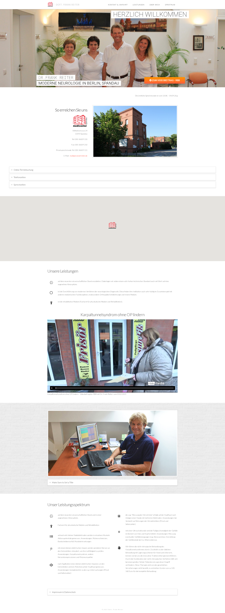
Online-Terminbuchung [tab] (23, 170)
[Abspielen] (52, 388)
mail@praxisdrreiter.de (78, 156)
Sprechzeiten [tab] (20, 184)
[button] (112, 225)
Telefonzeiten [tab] (20, 177)
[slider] (114, 388)
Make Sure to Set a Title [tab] (62, 482)
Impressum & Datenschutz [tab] (64, 592)
